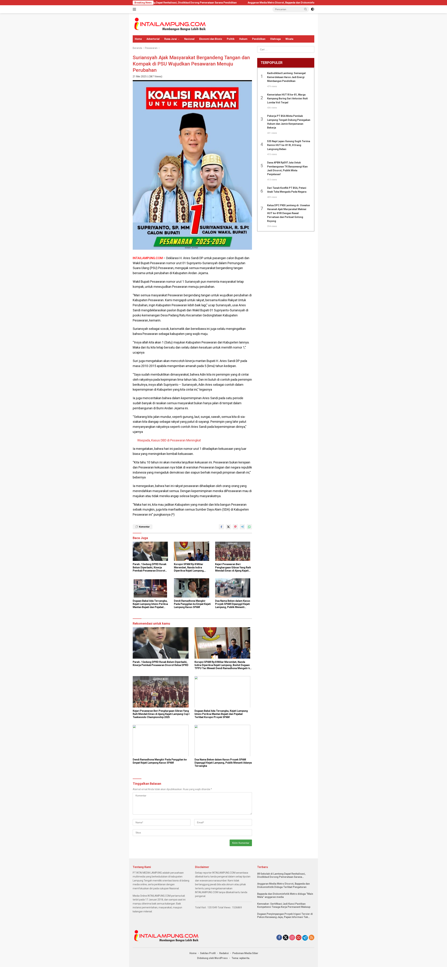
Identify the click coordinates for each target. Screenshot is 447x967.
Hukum (243, 39)
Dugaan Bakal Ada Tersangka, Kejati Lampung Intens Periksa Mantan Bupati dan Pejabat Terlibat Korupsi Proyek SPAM (150, 604)
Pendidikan (258, 39)
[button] (305, 9)
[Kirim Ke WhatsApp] (249, 526)
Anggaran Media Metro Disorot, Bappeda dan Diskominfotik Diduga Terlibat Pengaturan (251, 2)
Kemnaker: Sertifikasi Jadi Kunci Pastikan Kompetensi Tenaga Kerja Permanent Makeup (283, 905)
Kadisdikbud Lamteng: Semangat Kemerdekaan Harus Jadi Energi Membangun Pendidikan (286, 77)
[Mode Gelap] (312, 9)
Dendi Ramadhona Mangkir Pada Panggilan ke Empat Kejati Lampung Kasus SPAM (192, 604)
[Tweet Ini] (228, 526)
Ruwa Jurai (170, 39)
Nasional (189, 39)
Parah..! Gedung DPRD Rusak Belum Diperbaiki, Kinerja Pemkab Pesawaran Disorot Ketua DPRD (149, 567)
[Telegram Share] (242, 526)
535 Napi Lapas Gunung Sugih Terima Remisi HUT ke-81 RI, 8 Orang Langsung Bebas (288, 145)
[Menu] (135, 9)
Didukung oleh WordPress (212, 958)
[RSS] (311, 938)
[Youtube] (298, 938)
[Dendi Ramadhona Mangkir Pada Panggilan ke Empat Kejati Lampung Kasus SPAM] (192, 588)
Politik (231, 39)
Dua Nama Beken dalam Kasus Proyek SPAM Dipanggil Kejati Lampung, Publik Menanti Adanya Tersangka (232, 604)
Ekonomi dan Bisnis (210, 39)
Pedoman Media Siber (245, 953)
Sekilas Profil (208, 953)
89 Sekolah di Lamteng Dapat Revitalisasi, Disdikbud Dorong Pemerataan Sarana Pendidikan (281, 875)
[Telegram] (305, 938)
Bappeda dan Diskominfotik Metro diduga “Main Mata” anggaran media (285, 895)
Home (138, 39)
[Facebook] (279, 938)
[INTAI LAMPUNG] (170, 24)
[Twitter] (285, 938)
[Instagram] (292, 938)
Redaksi (224, 953)
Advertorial (153, 39)
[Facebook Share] (221, 526)
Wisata (289, 39)
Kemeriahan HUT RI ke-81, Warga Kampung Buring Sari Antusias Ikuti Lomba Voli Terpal (287, 98)
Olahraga (275, 39)
